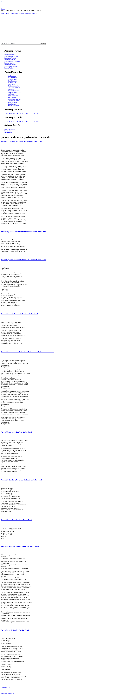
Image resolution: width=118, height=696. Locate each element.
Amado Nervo (12, 81)
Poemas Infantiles (9, 59)
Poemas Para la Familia (11, 56)
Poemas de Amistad (10, 58)
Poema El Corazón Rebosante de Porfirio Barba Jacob (21, 142)
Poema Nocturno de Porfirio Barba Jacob (16, 432)
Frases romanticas (9, 129)
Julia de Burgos (12, 102)
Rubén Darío (12, 82)
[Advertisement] (59, 29)
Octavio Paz (11, 84)
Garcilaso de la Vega (14, 100)
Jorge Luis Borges (13, 86)
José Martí (11, 94)
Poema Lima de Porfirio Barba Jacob (15, 630)
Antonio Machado (13, 91)
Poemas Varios (8, 68)
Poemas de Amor (9, 54)
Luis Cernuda (12, 104)
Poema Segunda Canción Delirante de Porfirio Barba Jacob (23, 260)
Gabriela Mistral (13, 79)
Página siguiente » (6, 687)
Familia (12, 13)
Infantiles (17, 13)
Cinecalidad (7, 131)
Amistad (6, 13)
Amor (2, 13)
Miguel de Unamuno (14, 105)
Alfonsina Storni (13, 96)
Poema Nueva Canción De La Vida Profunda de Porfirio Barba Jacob (27, 352)
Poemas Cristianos (9, 63)
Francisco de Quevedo (14, 99)
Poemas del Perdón (10, 64)
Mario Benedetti (13, 77)
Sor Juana (11, 89)
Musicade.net (8, 132)
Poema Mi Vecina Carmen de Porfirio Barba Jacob (20, 546)
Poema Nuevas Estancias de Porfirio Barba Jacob (19, 314)
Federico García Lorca (14, 92)
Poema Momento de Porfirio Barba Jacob (16, 520)
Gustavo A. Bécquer (14, 87)
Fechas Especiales (25, 13)
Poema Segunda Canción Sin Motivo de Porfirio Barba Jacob (24, 231)
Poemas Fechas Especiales (12, 61)
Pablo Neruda (12, 76)
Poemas (3, 9)
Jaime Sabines (12, 97)
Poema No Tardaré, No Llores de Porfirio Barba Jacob (21, 480)
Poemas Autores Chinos (11, 66)
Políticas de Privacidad (7, 693)
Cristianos (34, 13)
